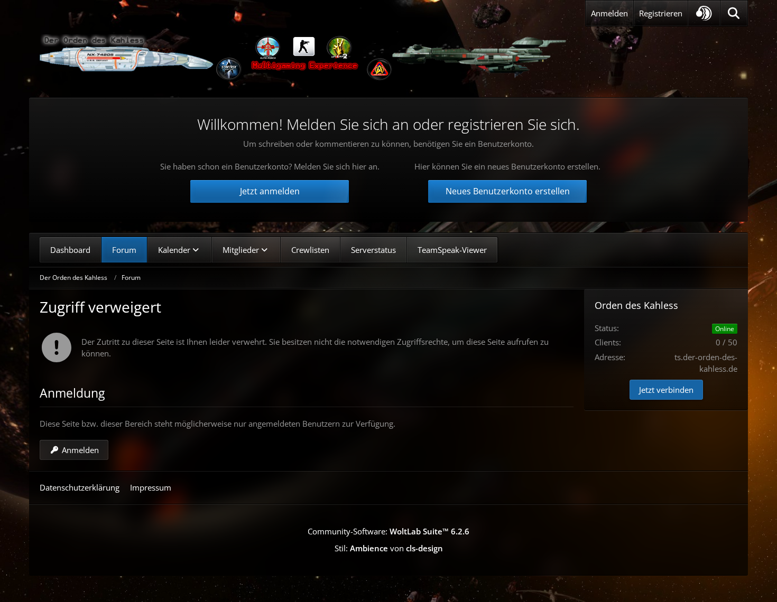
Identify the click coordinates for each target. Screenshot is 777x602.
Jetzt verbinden (666, 389)
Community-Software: (388, 531)
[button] (704, 13)
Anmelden (609, 13)
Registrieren (660, 13)
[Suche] (733, 13)
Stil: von (389, 548)
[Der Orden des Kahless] (304, 58)
